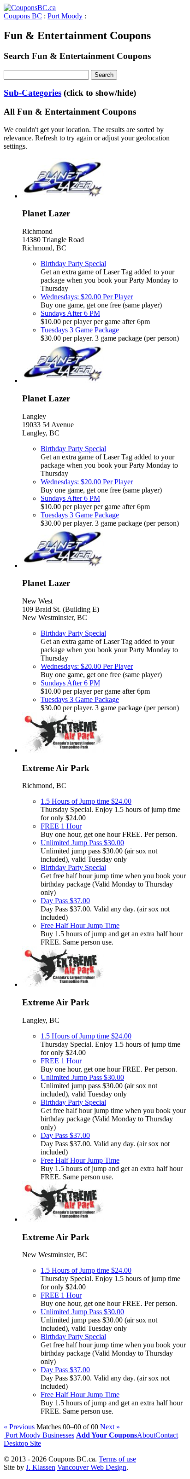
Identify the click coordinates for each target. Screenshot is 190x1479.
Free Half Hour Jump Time (80, 925)
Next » (110, 1427)
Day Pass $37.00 (65, 901)
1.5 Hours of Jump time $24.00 (86, 801)
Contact (166, 1435)
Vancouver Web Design (91, 1467)
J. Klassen (40, 1467)
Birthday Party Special (73, 263)
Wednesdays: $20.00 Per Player (87, 297)
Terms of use (117, 1459)
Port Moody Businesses (39, 1435)
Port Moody (65, 16)
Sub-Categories (32, 93)
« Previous (19, 1427)
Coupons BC (23, 16)
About (146, 1435)
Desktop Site (22, 1443)
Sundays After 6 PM (70, 313)
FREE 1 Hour (61, 826)
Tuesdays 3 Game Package (80, 330)
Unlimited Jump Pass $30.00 (82, 843)
